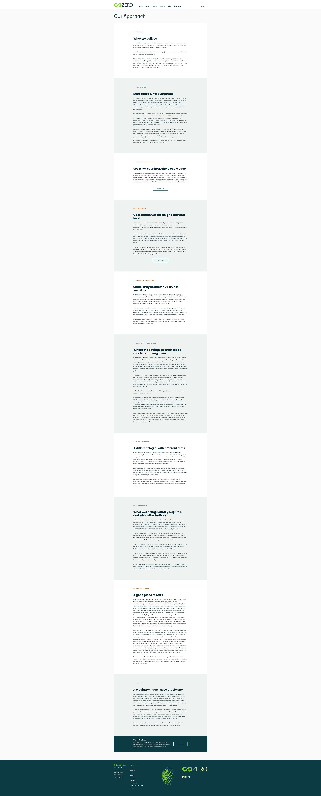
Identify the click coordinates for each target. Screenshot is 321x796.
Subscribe (180, 744)
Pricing (169, 6)
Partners (132, 778)
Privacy (132, 788)
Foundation (177, 6)
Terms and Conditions (136, 785)
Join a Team (160, 260)
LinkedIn (189, 777)
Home (141, 6)
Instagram (186, 777)
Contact (132, 780)
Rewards (154, 6)
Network (162, 6)
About (147, 6)
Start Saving (160, 188)
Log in (202, 6)
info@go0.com (118, 778)
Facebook (183, 777)
